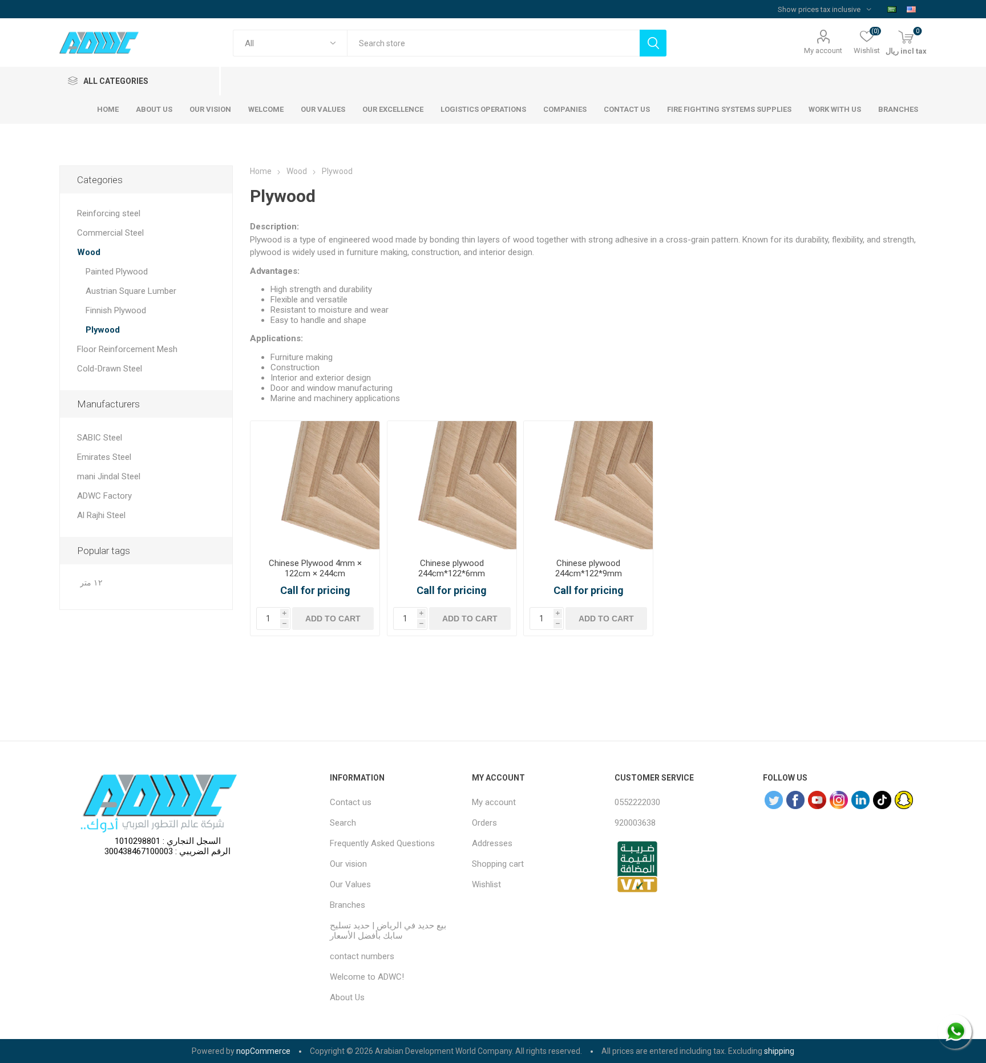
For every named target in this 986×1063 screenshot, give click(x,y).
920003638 (635, 823)
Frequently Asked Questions (382, 843)
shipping (779, 1051)
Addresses (492, 843)
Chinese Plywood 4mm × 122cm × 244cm (315, 568)
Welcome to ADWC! (367, 977)
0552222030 (637, 802)
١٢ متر (91, 583)
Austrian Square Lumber (131, 291)
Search (343, 823)
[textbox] (493, 43)
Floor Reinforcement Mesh (127, 349)
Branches (347, 905)
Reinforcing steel (108, 213)
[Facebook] (795, 800)
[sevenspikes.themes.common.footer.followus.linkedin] (860, 800)
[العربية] (892, 9)
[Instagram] (839, 800)
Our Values (350, 884)
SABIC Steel (99, 438)
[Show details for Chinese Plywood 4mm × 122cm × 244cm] (314, 485)
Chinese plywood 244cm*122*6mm (451, 568)
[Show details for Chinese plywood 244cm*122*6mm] (451, 485)
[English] (911, 9)
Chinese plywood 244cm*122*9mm (588, 568)
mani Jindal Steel (108, 476)
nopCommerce (263, 1051)
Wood (88, 252)
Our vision (348, 864)
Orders (484, 823)
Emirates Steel (104, 457)
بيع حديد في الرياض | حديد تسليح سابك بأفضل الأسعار (388, 930)
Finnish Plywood (116, 310)
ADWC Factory (104, 496)
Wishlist (486, 884)
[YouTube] (817, 800)
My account (823, 50)
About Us (347, 997)
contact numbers (362, 956)
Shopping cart (498, 864)
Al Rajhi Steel (101, 515)
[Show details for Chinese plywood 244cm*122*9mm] (588, 485)
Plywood (103, 330)
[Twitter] (774, 800)
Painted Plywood (117, 271)
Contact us (350, 802)
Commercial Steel (110, 233)
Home (261, 171)
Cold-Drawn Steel (109, 368)
